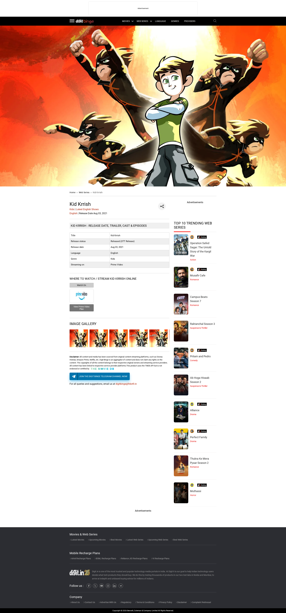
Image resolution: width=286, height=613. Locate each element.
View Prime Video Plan (82, 307)
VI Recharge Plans (160, 558)
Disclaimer (182, 602)
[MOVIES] (132, 21)
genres (175, 21)
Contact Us (89, 602)
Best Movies (116, 540)
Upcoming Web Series (158, 540)
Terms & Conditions (145, 602)
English (73, 213)
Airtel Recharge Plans (81, 558)
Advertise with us (108, 602)
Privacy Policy (165, 602)
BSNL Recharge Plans (105, 558)
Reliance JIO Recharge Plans (134, 558)
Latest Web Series (134, 540)
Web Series (142, 21)
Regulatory (126, 602)
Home (72, 192)
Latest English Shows (87, 209)
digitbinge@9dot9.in (126, 383)
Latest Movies (77, 540)
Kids (72, 209)
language (160, 21)
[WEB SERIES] (151, 21)
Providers (189, 21)
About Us (75, 602)
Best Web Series (180, 540)
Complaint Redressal (201, 602)
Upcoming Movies (97, 540)
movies (126, 21)
